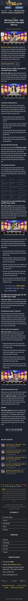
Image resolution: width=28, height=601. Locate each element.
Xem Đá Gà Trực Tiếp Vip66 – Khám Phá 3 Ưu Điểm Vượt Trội (16, 445)
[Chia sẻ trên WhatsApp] (7, 430)
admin (20, 29)
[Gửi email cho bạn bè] (15, 430)
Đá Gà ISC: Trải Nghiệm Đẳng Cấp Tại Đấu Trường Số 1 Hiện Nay (16, 464)
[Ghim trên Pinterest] (18, 430)
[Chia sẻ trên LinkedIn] (21, 430)
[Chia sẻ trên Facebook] (9, 430)
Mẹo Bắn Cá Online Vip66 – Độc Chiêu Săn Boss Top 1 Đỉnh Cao (14, 471)
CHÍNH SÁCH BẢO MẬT (8, 585)
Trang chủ (4, 10)
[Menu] (2, 3)
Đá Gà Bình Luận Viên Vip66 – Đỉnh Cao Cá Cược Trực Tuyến (15, 451)
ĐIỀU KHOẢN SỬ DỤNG (17, 587)
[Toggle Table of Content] (16, 64)
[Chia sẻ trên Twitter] (12, 430)
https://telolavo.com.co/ (14, 564)
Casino (11, 10)
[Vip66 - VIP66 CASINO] (14, 2)
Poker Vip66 (20, 286)
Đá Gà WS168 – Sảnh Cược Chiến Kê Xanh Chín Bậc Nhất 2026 (16, 458)
